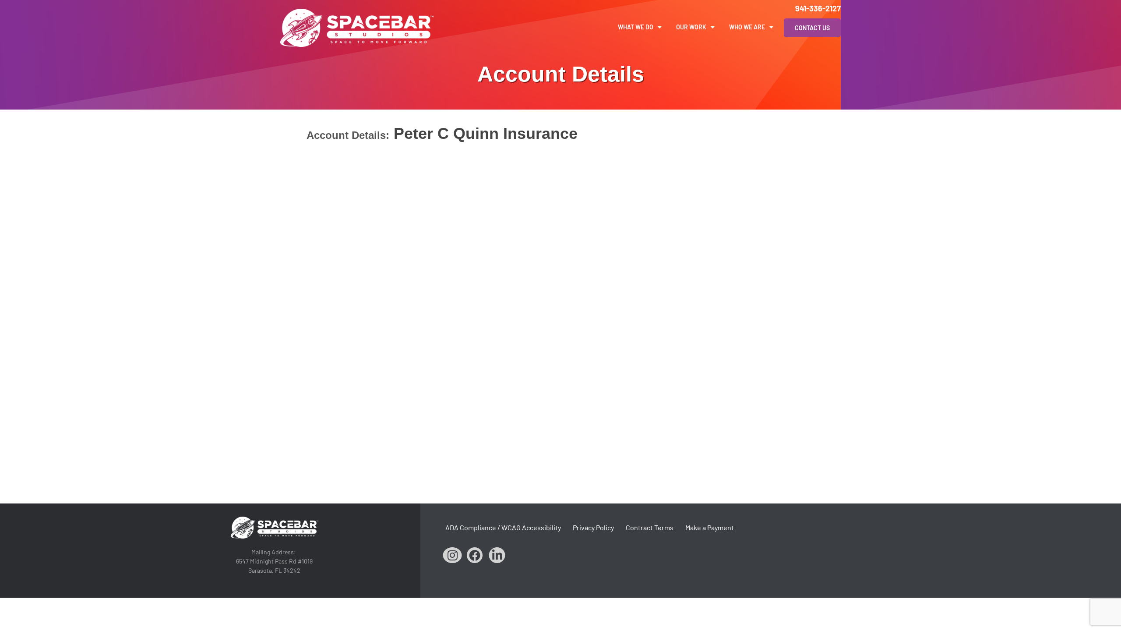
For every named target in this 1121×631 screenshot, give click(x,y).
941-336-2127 (818, 8)
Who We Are (747, 27)
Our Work (691, 27)
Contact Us (812, 28)
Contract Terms (649, 527)
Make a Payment (709, 527)
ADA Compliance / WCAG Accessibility (503, 527)
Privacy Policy (593, 527)
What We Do (635, 27)
